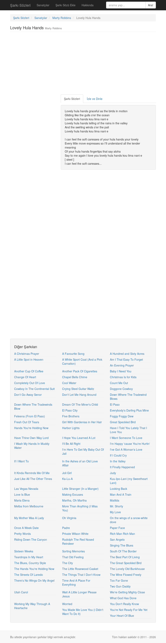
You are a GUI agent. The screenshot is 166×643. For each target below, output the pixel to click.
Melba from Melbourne (28, 506)
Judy (113, 473)
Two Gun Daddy (120, 586)
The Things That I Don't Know (81, 575)
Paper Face (117, 528)
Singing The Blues (121, 545)
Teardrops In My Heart (28, 557)
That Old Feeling (73, 557)
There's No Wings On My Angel (34, 580)
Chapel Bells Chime (74, 377)
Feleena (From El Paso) (29, 416)
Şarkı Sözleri (20, 5)
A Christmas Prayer (26, 354)
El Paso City (70, 410)
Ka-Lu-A (67, 479)
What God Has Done (123, 598)
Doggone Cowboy (121, 389)
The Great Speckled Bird (126, 563)
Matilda (114, 500)
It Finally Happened (122, 467)
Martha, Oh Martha (74, 500)
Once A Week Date (26, 528)
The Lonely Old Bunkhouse (127, 569)
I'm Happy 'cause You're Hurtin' (130, 444)
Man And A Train (120, 494)
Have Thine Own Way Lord (31, 438)
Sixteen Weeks (23, 551)
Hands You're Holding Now (31, 428)
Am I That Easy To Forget (126, 359)
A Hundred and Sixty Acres (127, 354)
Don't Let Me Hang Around (79, 395)
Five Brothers (70, 416)
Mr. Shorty (116, 506)
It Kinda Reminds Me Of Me (32, 473)
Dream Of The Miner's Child (80, 404)
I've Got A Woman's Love (126, 449)
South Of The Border (123, 551)
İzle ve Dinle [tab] (94, 99)
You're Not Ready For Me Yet (128, 610)
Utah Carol (21, 592)
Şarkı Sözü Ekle (65, 5)
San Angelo (117, 539)
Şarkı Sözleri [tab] (72, 99)
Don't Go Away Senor (28, 395)
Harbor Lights (71, 428)
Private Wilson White (75, 534)
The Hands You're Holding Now (34, 569)
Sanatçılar (43, 5)
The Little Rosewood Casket (80, 569)
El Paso (115, 404)
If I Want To (21, 461)
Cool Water (69, 383)
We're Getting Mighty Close (127, 592)
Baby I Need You (120, 371)
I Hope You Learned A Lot (78, 438)
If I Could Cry (118, 455)
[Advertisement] (83, 64)
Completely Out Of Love (29, 383)
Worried (67, 604)
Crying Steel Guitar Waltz (78, 389)
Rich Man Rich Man (122, 534)
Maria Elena (22, 500)
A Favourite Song (73, 354)
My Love (115, 512)
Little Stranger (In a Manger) (80, 489)
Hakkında (88, 5)
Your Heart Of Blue (122, 616)
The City (67, 563)
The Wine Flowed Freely (125, 575)
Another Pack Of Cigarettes (79, 371)
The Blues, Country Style (30, 563)
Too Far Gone (119, 580)
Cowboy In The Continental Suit (34, 389)
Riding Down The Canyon (30, 539)
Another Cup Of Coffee (28, 371)
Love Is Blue (22, 494)
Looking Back (118, 489)
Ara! (150, 5)
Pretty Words (22, 534)
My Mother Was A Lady (29, 518)
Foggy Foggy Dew (121, 416)
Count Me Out (119, 383)
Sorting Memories (73, 551)
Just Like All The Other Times (33, 479)
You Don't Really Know (124, 604)
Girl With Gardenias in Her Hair (82, 422)
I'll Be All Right (71, 444)
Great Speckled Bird (123, 422)
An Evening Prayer (122, 365)
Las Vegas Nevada (26, 489)
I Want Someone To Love (126, 438)
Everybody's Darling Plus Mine (129, 410)
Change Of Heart (25, 377)
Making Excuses (72, 494)
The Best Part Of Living (125, 557)
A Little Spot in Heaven (28, 359)
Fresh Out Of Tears (26, 422)
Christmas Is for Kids (123, 377)
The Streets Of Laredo (28, 575)
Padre (66, 528)
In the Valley (118, 461)
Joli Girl (67, 473)
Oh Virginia (69, 518)
